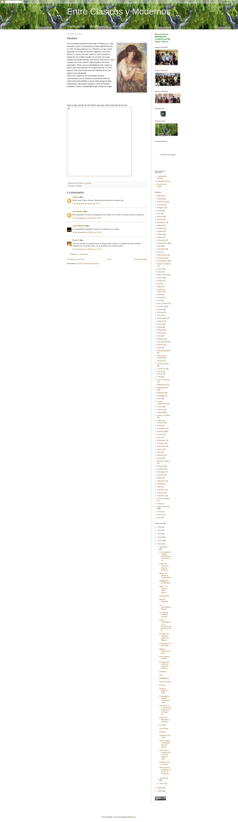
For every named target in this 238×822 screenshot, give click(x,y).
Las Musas (161, 369)
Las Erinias (163, 728)
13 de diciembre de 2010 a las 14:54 (87, 232)
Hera (159, 336)
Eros (159, 300)
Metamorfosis (162, 388)
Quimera (160, 475)
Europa (160, 309)
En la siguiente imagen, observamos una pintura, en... (165, 556)
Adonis (160, 196)
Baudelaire (161, 222)
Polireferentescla (163, 181)
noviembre (164, 778)
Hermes (160, 345)
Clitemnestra (162, 255)
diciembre (163, 547)
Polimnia (160, 466)
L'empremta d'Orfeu (162, 177)
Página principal (76, 26)
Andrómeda (161, 202)
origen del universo (161, 422)
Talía (159, 487)
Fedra (159, 315)
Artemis (160, 216)
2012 (160, 537)
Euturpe (160, 312)
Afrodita (160, 199)
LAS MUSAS (164, 596)
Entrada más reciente (76, 259)
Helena (160, 333)
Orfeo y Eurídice (163, 415)
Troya (159, 511)
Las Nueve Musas (161, 373)
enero (162, 784)
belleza (160, 225)
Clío (158, 252)
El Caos (162, 685)
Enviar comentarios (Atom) (88, 263)
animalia (160, 205)
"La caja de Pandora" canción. (163, 614)
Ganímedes (161, 318)
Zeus (159, 517)
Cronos (160, 269)
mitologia (160, 396)
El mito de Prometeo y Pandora (164, 719)
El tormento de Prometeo (165, 644)
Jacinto (160, 361)
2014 (160, 530)
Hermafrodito (162, 342)
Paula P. (76, 240)
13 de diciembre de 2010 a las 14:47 (87, 218)
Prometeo (161, 472)
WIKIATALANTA (98, 26)
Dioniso (160, 278)
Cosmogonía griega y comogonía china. (164, 699)
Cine (159, 246)
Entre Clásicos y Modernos (119, 11)
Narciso (160, 410)
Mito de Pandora (163, 600)
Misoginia (161, 393)
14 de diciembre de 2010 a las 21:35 (87, 249)
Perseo (160, 449)
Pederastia (161, 440)
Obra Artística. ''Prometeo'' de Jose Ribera (164, 744)
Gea (161, 675)
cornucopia (161, 258)
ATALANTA (118, 26)
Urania (159, 514)
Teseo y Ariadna (163, 498)
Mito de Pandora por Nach (165, 651)
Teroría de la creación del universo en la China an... (165, 710)
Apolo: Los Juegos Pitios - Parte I (163, 589)
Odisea (160, 412)
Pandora (79, 186)
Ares (159, 214)
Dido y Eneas (162, 275)
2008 (160, 791)
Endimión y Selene (161, 290)
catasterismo (162, 243)
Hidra (159, 348)
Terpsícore (161, 496)
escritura (160, 306)
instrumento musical (161, 357)
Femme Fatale (165, 682)
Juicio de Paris (163, 364)
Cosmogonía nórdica (164, 658)
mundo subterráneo (162, 403)
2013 (160, 534)
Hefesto (160, 330)
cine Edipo (161, 249)
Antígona (160, 208)
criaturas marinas (164, 264)
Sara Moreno (78, 211)
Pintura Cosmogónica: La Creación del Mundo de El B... (165, 625)
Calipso (160, 234)
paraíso (160, 434)
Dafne (159, 272)
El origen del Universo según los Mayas (164, 637)
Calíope (160, 231)
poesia (159, 458)
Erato (159, 294)
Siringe (160, 484)
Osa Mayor (161, 428)
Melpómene (161, 385)
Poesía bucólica (163, 461)
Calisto (160, 237)
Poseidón (160, 469)
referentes (161, 481)
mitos (159, 399)
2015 (160, 527)
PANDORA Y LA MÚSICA (164, 582)
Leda (159, 377)
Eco (158, 284)
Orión (159, 425)
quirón (159, 478)
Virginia (76, 197)
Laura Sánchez (79, 226)
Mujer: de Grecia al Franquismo (165, 575)
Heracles (160, 339)
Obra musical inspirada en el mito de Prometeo (165, 771)
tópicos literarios (163, 507)
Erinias (160, 297)
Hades (159, 327)
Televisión (161, 490)
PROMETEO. (164, 678)
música (160, 407)
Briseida (160, 228)
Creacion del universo (164, 763)
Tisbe (159, 504)
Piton (159, 452)
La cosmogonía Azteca (165, 607)
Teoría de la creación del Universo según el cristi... (165, 754)
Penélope (161, 443)
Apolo (159, 211)
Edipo (159, 287)
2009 (160, 788)
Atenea (160, 219)
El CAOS (162, 725)
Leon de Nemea (163, 380)
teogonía (160, 493)
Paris (159, 437)
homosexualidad (163, 351)
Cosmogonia (162, 261)
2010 (160, 544)
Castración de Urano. (164, 736)
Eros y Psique (162, 303)
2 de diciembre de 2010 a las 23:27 (86, 204)
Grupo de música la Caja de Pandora (164, 567)
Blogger (133, 817)
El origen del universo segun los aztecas (164, 665)
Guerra (160, 324)
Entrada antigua (140, 259)
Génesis (160, 321)
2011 (160, 541)
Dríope (160, 281)
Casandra (161, 240)
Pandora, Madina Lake (163, 691)
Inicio (109, 259)
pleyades (160, 455)
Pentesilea (161, 446)
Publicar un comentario (79, 254)
